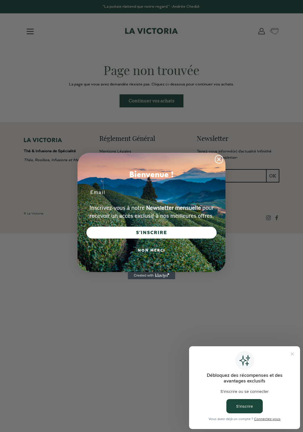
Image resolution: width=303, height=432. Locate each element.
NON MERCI (151, 250)
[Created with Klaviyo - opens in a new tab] (151, 275)
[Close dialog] (219, 159)
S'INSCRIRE (151, 232)
